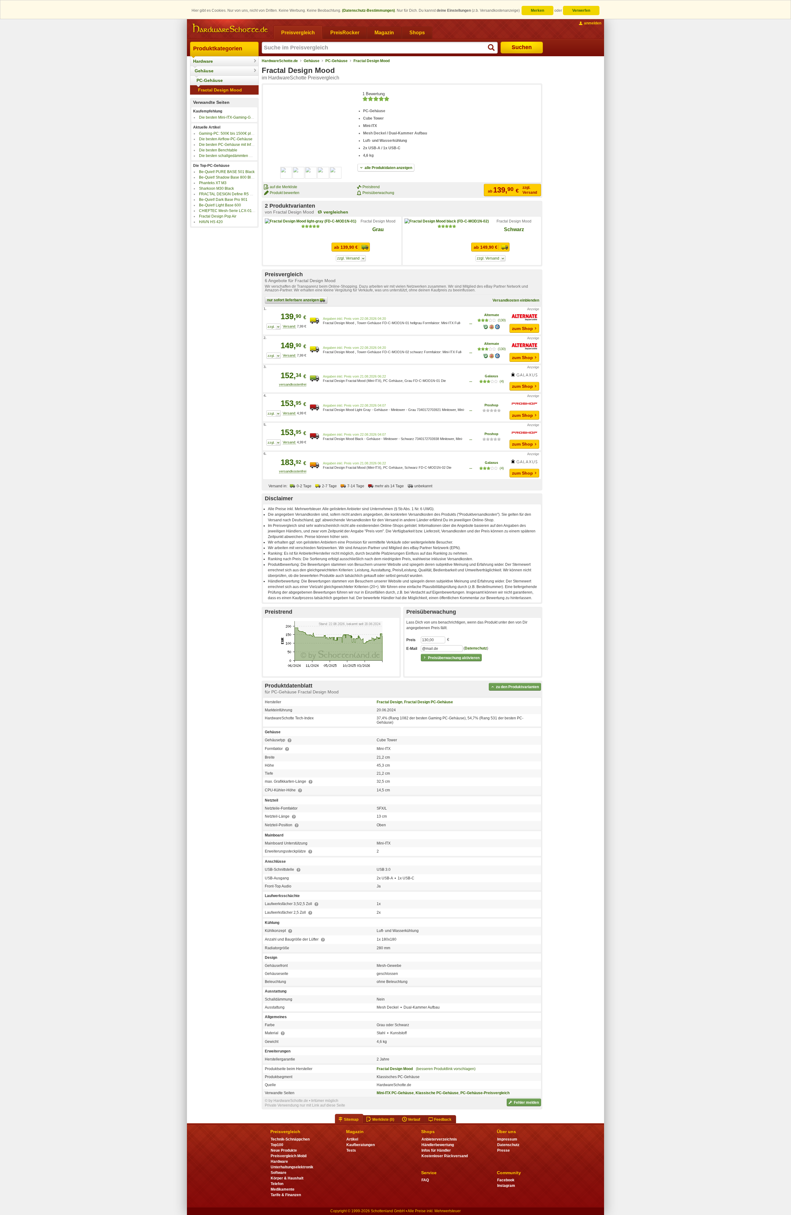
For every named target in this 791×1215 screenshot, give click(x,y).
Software (278, 1173)
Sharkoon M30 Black (216, 188)
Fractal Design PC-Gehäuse (428, 702)
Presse (503, 1150)
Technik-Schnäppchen (290, 1139)
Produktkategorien (217, 48)
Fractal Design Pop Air (217, 216)
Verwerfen (581, 10)
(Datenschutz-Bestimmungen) (368, 10)
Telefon (277, 1184)
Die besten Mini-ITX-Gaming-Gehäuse (231, 117)
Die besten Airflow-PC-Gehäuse (225, 139)
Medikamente (282, 1189)
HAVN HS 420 (211, 222)
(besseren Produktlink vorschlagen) (446, 1069)
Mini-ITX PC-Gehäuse (395, 1093)
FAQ (425, 1180)
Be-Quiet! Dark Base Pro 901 (223, 199)
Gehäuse (204, 70)
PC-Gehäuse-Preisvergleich (485, 1093)
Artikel (352, 1139)
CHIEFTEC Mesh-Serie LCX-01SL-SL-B (232, 211)
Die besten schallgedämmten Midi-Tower (233, 156)
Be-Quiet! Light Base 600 (220, 205)
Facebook (505, 1180)
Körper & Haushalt (287, 1178)
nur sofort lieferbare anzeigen (293, 300)
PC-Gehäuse (210, 80)
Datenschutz (476, 648)
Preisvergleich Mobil (289, 1156)
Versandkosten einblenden (516, 300)
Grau (378, 229)
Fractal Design (389, 702)
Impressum (507, 1139)
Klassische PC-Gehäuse (437, 1093)
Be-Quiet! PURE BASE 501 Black (227, 172)
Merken (537, 10)
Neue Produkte (284, 1150)
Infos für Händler (436, 1150)
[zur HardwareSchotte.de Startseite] (230, 28)
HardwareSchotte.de (280, 61)
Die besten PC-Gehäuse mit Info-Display (233, 144)
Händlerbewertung (437, 1145)
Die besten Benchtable (218, 150)
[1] (273, 327)
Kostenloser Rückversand (444, 1156)
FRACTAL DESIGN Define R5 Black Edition (235, 194)
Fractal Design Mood (220, 90)
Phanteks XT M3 (212, 183)
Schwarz (514, 229)
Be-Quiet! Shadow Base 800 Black (228, 177)
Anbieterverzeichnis (439, 1139)
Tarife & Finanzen (286, 1195)
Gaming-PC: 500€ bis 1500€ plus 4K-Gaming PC (240, 133)
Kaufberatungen (360, 1145)
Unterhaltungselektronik (292, 1167)
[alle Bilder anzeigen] (311, 173)
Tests (351, 1150)
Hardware (203, 61)
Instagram (506, 1185)
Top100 (277, 1145)
